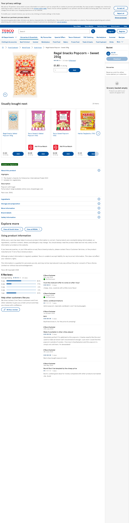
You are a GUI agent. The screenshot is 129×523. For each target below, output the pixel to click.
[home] (2, 47)
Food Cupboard (13, 47)
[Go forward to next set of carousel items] (98, 133)
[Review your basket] (108, 54)
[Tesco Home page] (8, 31)
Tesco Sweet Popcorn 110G (61, 134)
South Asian (38, 47)
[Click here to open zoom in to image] (5, 95)
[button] (77, 26)
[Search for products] (93, 31)
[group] (13, 133)
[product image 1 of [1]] (25, 75)
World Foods (26, 47)
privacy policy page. (40, 8)
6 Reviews (72, 60)
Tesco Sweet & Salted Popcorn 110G (35, 134)
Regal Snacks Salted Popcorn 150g (10, 134)
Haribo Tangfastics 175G (86, 133)
